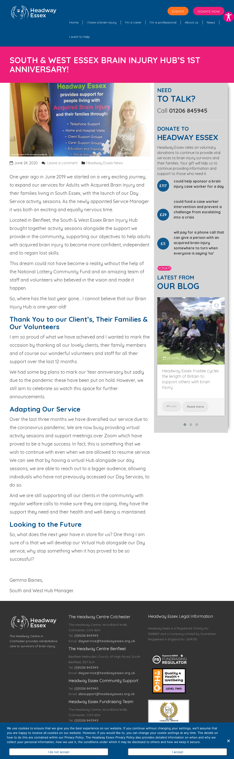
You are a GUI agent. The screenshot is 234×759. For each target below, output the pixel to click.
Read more (195, 406)
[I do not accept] (228, 740)
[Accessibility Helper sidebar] (228, 16)
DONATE (164, 268)
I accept (177, 752)
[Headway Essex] (34, 11)
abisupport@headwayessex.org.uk (106, 694)
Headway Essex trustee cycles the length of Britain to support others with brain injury (190, 379)
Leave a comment (62, 163)
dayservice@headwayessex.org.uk (106, 641)
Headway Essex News (104, 163)
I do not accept (58, 752)
